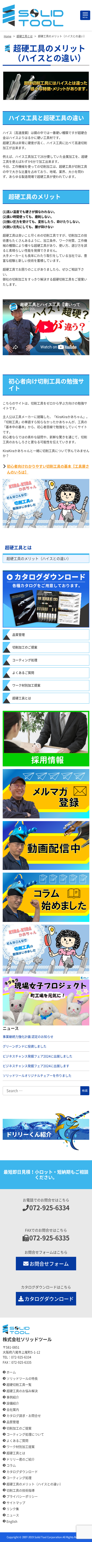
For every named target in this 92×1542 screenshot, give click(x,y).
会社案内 (12, 1409)
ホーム (11, 1372)
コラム (11, 1465)
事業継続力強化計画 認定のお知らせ (28, 1036)
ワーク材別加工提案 (26, 685)
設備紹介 (12, 1403)
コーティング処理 (24, 660)
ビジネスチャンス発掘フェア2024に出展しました (37, 1056)
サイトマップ (15, 1502)
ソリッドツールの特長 (22, 1378)
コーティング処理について (25, 1434)
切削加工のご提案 (24, 647)
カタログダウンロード (49, 1298)
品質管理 (18, 634)
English (11, 1521)
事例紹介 (12, 1397)
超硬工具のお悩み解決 (22, 1391)
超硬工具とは (18, 547)
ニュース (12, 1515)
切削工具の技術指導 (20, 1490)
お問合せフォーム (49, 1263)
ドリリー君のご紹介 (20, 1459)
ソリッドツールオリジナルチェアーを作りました (37, 1075)
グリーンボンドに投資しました (24, 1046)
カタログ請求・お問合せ (23, 1415)
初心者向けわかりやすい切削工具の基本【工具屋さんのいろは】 (48, 469)
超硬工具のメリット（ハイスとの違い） (38, 558)
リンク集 (12, 1508)
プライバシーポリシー (22, 1496)
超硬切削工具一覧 (18, 1384)
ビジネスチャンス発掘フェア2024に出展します (36, 1066)
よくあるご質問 (23, 672)
